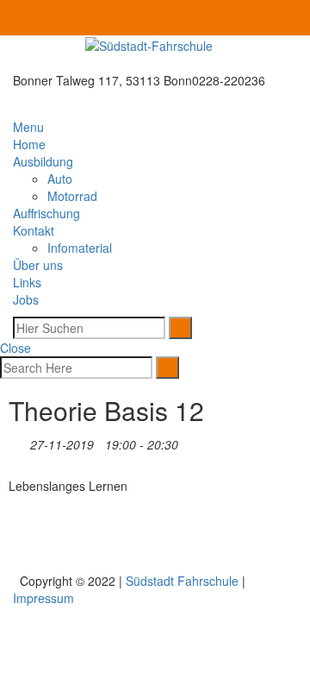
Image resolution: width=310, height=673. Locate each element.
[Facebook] (287, 18)
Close (17, 347)
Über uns (38, 265)
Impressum (43, 598)
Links (27, 282)
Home (29, 144)
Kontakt (33, 230)
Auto (59, 178)
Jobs (26, 299)
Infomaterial (79, 247)
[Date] (18, 441)
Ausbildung (43, 161)
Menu (30, 126)
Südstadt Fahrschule (182, 580)
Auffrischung (46, 213)
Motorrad (72, 195)
